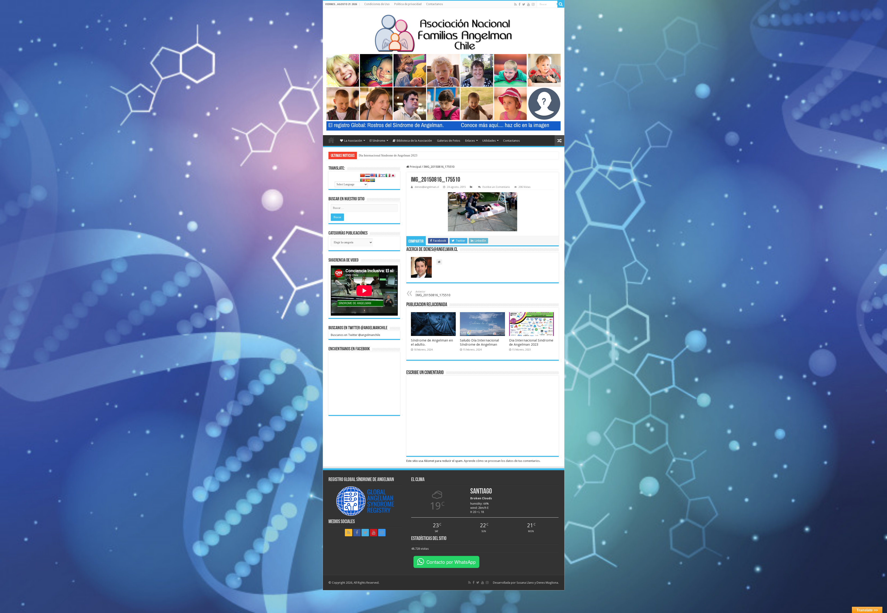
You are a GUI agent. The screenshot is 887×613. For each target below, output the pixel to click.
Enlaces (470, 140)
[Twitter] (524, 4)
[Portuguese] (362, 180)
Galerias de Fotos (448, 140)
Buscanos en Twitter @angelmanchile (357, 328)
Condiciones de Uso (377, 4)
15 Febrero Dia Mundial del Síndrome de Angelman (391, 155)
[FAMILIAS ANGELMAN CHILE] (443, 33)
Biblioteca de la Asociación (414, 140)
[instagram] (533, 4)
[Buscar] (560, 4)
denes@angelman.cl (427, 187)
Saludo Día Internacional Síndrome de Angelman (479, 342)
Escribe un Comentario (496, 187)
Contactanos (434, 4)
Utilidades (489, 140)
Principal (415, 166)
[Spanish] (367, 180)
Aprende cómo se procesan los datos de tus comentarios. (502, 461)
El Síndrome (377, 140)
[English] (372, 175)
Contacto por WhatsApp (451, 561)
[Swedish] (372, 180)
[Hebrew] (382, 175)
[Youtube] (528, 4)
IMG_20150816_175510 (433, 293)
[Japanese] (393, 175)
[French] (377, 175)
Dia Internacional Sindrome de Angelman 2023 (531, 342)
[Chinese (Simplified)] (362, 175)
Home (331, 140)
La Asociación (353, 140)
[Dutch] (367, 175)
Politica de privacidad (408, 4)
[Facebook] (519, 4)
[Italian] (388, 175)
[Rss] (515, 4)
